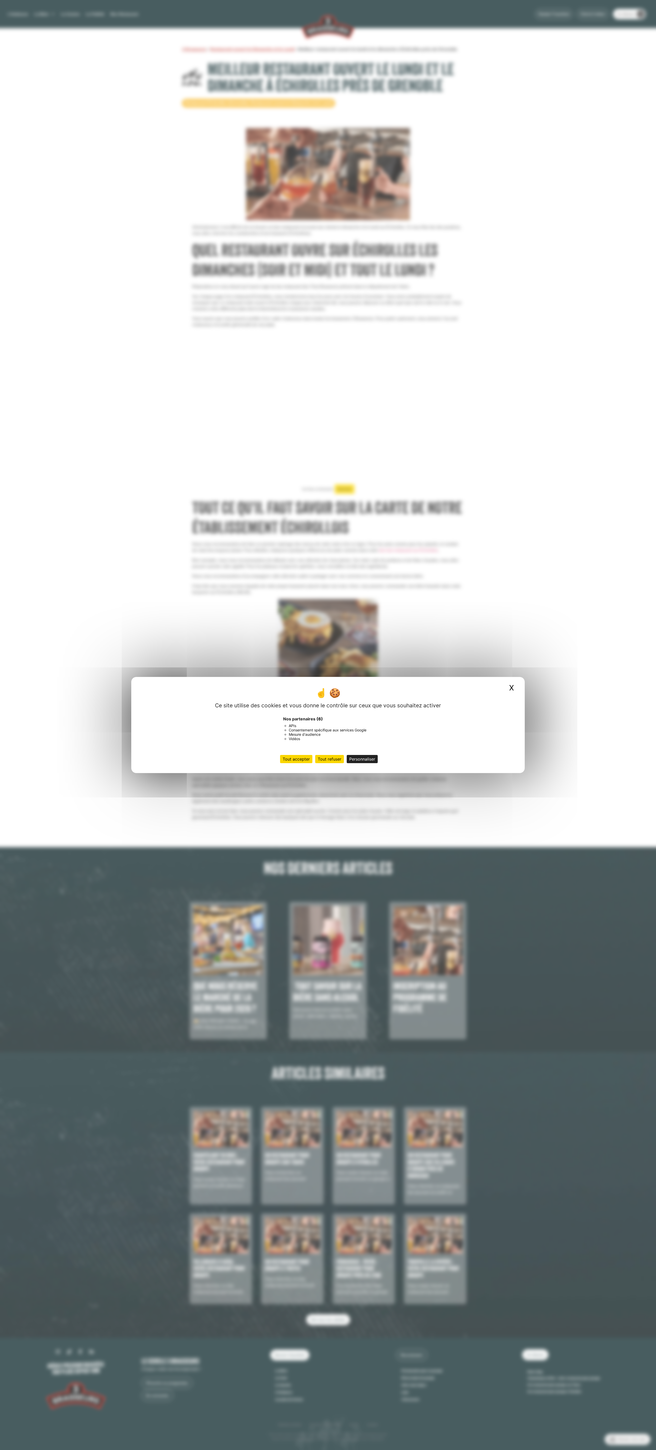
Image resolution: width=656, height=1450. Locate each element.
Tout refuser (329, 759)
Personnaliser (362, 759)
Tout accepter (296, 759)
